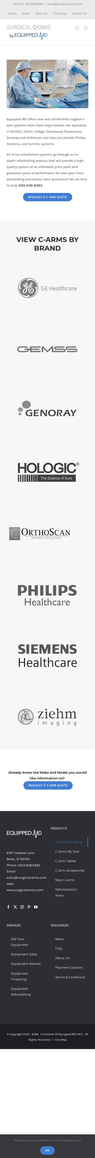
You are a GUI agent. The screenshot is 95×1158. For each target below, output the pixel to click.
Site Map (61, 1039)
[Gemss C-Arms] (47, 324)
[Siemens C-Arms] (47, 631)
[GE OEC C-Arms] (47, 263)
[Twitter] (15, 907)
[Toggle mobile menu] (86, 28)
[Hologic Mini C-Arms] (47, 447)
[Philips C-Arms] (47, 570)
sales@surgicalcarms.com (64, 4)
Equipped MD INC (70, 1034)
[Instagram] (22, 907)
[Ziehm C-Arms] (47, 693)
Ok (47, 1150)
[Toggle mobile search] (77, 28)
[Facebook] (8, 907)
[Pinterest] (29, 907)
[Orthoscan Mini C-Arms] (40, 508)
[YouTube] (36, 907)
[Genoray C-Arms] (47, 385)
